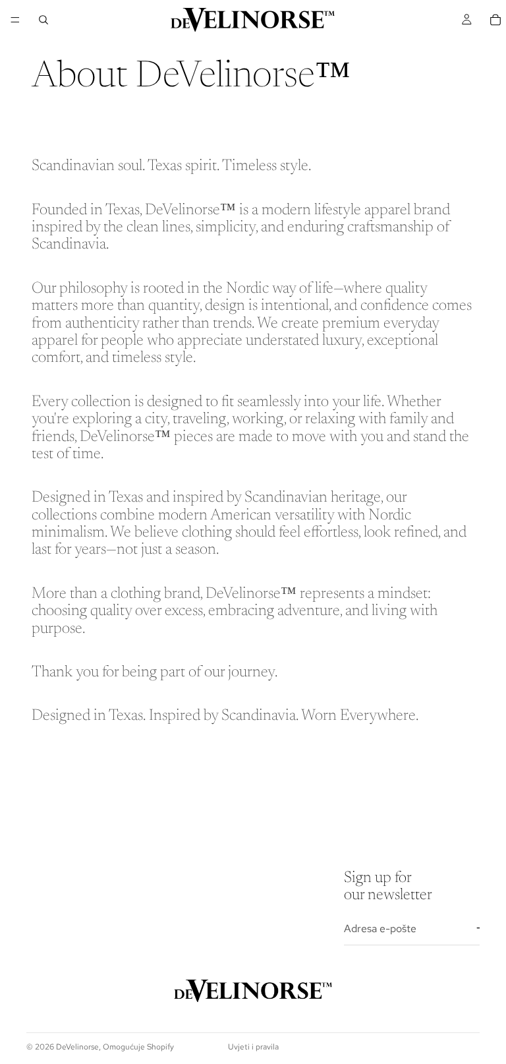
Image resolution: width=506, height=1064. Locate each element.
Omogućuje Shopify (138, 1047)
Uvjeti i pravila (253, 1047)
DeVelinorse (77, 1047)
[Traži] (43, 19)
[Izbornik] (15, 20)
